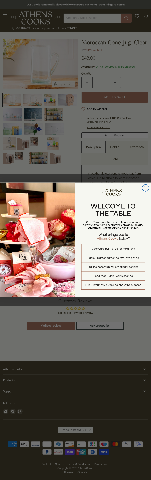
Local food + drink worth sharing (113, 276)
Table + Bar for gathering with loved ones (113, 258)
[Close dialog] (145, 188)
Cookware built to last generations (113, 249)
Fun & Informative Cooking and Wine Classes (113, 285)
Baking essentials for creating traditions (113, 267)
